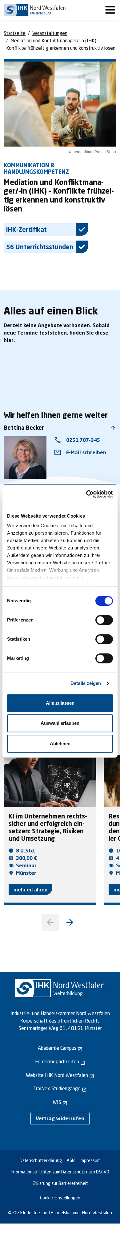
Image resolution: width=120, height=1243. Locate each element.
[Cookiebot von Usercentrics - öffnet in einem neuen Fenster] (86, 494)
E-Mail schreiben (80, 452)
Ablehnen (60, 743)
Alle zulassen (60, 703)
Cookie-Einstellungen (60, 1197)
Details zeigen (85, 683)
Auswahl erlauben (60, 723)
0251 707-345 (77, 440)
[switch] (104, 620)
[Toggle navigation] (110, 10)
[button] (69, 922)
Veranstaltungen (49, 33)
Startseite (15, 33)
